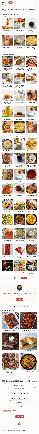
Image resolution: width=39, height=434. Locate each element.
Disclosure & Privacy (7, 411)
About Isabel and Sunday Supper (9, 410)
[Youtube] (14, 306)
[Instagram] (21, 306)
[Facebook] (11, 306)
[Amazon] (28, 306)
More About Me (19, 299)
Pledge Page (19, 402)
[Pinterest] (18, 306)
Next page (23, 277)
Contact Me (5, 408)
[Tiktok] (24, 306)
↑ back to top (19, 416)
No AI (4, 412)
